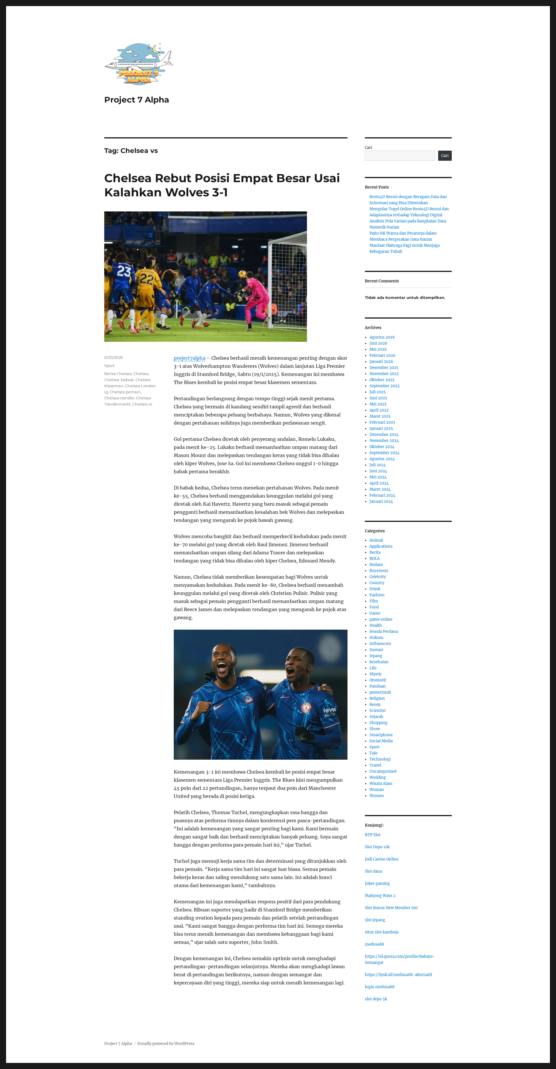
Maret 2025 (380, 416)
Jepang (376, 655)
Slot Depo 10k (377, 847)
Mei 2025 (378, 404)
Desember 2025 (384, 367)
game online (381, 619)
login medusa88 (379, 986)
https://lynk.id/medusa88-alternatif (398, 974)
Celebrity (378, 576)
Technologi (380, 759)
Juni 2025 (378, 398)
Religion (377, 698)
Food (374, 607)
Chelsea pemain (125, 392)
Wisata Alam (381, 783)
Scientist (378, 710)
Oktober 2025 (382, 379)
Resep (375, 704)
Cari (368, 147)
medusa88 (374, 944)
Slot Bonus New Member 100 (391, 907)
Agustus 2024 (382, 458)
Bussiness (379, 570)
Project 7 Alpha (136, 100)
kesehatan (379, 661)
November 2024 (384, 440)
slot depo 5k (376, 999)
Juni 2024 (378, 471)
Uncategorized (383, 771)
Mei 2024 (378, 477)
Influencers (380, 643)
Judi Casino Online (381, 859)
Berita (375, 552)
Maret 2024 (380, 489)
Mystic (376, 674)
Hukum (376, 637)
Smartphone (381, 734)
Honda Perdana (384, 631)
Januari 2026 (381, 361)
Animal (376, 540)
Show (375, 728)
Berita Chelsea (118, 373)
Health (376, 625)
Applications (381, 546)
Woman (377, 789)
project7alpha (189, 358)
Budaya (376, 564)
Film (374, 601)
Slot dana (373, 871)
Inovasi (376, 649)
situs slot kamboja (381, 932)
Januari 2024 (381, 501)
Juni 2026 (378, 343)
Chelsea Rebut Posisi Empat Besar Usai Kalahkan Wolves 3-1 (222, 185)
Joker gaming (377, 883)
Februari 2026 (383, 355)
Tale (373, 753)
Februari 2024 (382, 495)
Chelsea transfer (119, 398)
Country (377, 582)
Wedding (378, 777)
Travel (375, 765)
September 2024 (385, 452)
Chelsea (141, 373)
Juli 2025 (378, 392)
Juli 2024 (378, 465)
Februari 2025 (382, 422)
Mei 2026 (378, 349)
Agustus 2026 (382, 337)
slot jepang (375, 920)
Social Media (381, 741)
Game (375, 613)
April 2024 (379, 483)
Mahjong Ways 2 (380, 895)
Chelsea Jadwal (119, 379)
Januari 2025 (381, 428)
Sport (109, 365)
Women (377, 795)
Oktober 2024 (382, 446)
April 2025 (379, 410)
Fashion (377, 595)
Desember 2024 (384, 434)
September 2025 (385, 385)
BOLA (375, 558)
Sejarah (376, 716)
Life (373, 668)
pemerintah (380, 692)
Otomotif (378, 680)
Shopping (378, 722)
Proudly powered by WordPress (166, 1043)
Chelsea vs (142, 404)
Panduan (378, 686)
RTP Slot (373, 834)
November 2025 (384, 373)
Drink (375, 588)
